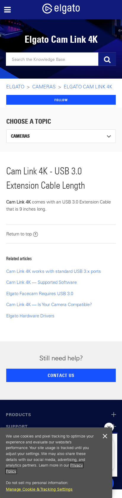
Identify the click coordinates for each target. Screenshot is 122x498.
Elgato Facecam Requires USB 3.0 (39, 293)
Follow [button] (61, 100)
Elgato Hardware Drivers (30, 316)
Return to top (19, 234)
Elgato (15, 87)
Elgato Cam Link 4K (88, 87)
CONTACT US (61, 375)
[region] (56, 462)
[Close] (104, 436)
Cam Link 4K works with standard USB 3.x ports (53, 271)
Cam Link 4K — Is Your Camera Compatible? (49, 304)
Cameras (44, 87)
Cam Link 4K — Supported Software (41, 282)
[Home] (61, 12)
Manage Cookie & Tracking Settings (39, 489)
